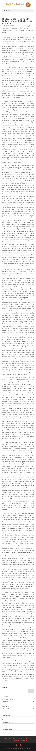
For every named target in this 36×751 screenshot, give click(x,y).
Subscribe (24, 740)
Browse (28, 738)
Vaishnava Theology (14, 30)
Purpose (16, 740)
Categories (20, 738)
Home (5, 738)
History (9, 740)
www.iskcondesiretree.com (22, 748)
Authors (11, 738)
